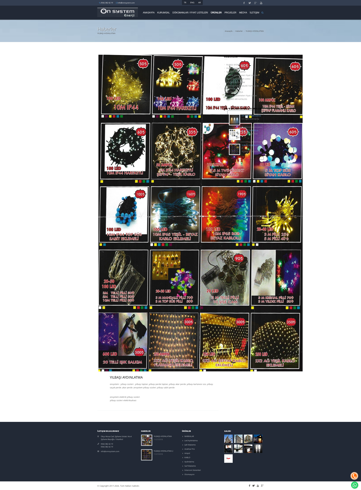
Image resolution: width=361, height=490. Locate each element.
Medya (243, 12)
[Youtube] (258, 485)
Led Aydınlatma (191, 440)
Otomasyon (189, 474)
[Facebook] (250, 485)
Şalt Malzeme (190, 444)
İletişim (254, 12)
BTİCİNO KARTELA (234, 92)
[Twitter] (254, 485)
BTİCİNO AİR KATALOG (236, 99)
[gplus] (262, 485)
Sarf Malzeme (190, 466)
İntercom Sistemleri (192, 470)
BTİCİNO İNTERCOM (235, 82)
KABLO (187, 457)
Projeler (230, 12)
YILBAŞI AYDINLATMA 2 (237, 68)
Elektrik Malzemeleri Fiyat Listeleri (242, 75)
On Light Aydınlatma (236, 71)
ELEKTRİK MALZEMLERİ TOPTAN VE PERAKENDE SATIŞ (241, 87)
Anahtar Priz (189, 449)
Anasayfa (148, 12)
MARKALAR (189, 436)
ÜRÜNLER (216, 12)
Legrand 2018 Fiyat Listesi (238, 78)
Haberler (239, 31)
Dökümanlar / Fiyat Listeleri (190, 12)
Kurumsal (163, 12)
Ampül (187, 453)
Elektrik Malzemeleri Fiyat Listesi (241, 95)
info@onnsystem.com (110, 451)
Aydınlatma (189, 461)
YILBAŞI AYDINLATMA (236, 64)
